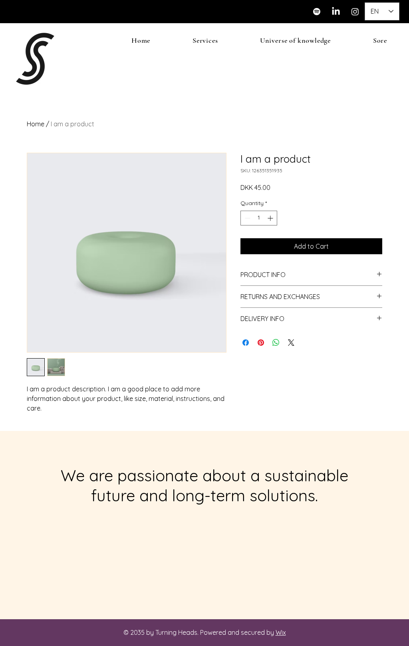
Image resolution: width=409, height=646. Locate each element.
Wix (281, 632)
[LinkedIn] (336, 11)
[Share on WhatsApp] (276, 342)
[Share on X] (291, 342)
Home (35, 124)
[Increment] (271, 218)
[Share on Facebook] (245, 342)
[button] (205, 40)
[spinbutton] (259, 218)
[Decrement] (247, 218)
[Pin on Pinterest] (261, 342)
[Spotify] (317, 11)
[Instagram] (355, 11)
